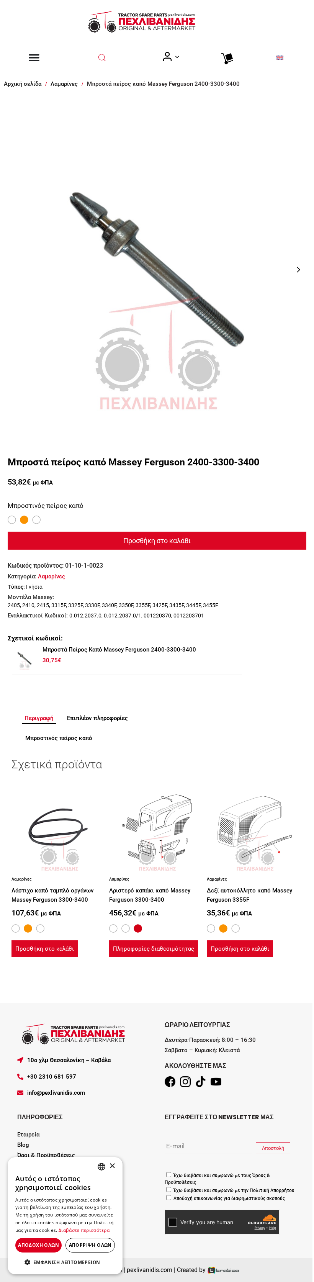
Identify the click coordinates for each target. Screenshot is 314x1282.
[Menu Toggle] (34, 57)
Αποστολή (273, 1148)
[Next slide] (298, 270)
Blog (23, 1144)
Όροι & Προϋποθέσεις (46, 1155)
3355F (143, 605)
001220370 (157, 615)
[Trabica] (223, 1270)
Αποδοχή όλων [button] (38, 1245)
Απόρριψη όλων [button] (90, 1245)
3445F (193, 605)
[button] (65, 1262)
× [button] (112, 1166)
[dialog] (65, 1215)
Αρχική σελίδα (22, 83)
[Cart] (225, 56)
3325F (75, 605)
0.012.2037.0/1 (122, 615)
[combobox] (101, 1167)
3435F (176, 605)
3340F (109, 605)
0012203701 (188, 615)
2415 (43, 605)
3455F (210, 605)
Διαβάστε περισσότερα (84, 1230)
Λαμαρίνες (64, 83)
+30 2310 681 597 (51, 1076)
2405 (14, 605)
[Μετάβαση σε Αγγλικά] (280, 57)
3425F (159, 605)
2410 (28, 605)
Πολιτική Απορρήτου (271, 1190)
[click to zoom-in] (157, 269)
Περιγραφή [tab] (39, 718)
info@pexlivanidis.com (56, 1092)
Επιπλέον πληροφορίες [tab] (97, 718)
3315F (58, 605)
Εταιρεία (28, 1134)
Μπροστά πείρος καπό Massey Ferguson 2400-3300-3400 (119, 649)
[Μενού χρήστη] (170, 57)
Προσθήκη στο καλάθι (157, 541)
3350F (126, 605)
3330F (92, 605)
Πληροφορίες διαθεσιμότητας (153, 948)
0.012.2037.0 (85, 615)
